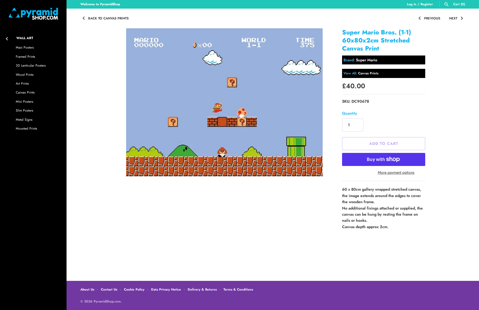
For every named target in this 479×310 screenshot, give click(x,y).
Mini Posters (24, 101)
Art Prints (22, 83)
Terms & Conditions (238, 289)
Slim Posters (24, 110)
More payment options (396, 172)
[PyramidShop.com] (33, 13)
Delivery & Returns (202, 289)
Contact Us (109, 289)
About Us (87, 289)
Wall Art (24, 38)
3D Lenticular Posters (31, 65)
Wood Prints (25, 74)
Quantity (349, 113)
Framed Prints (25, 56)
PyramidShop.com (107, 301)
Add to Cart (383, 143)
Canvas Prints (25, 92)
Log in (411, 4)
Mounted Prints (26, 128)
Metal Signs (24, 119)
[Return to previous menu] (7, 37)
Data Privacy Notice (166, 289)
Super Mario (366, 60)
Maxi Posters (25, 47)
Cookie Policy (134, 289)
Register (427, 4)
